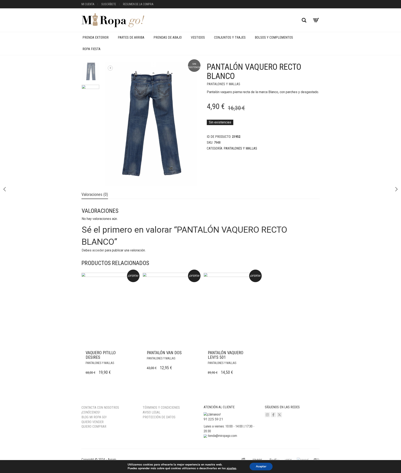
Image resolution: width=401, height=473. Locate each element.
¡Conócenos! (90, 412)
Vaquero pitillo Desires (101, 355)
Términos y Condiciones (161, 408)
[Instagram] (267, 414)
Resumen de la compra (138, 4)
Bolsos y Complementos (274, 37)
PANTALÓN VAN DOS (164, 352)
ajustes (231, 468)
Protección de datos (159, 417)
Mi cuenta (87, 4)
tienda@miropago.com (222, 436)
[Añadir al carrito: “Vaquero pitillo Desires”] (132, 353)
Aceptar (261, 466)
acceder (98, 250)
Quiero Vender (92, 422)
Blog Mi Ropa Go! (94, 417)
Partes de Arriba (131, 37)
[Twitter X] (279, 414)
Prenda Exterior (95, 37)
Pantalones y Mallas (223, 84)
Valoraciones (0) (94, 194)
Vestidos (198, 37)
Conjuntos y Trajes (230, 37)
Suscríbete (108, 4)
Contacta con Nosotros (100, 408)
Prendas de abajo (168, 37)
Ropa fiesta (91, 49)
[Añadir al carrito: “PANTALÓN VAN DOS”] (193, 353)
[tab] (94, 194)
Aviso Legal (151, 412)
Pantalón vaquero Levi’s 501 (225, 355)
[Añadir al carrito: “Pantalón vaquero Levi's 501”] (254, 353)
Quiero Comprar (93, 427)
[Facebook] (273, 414)
